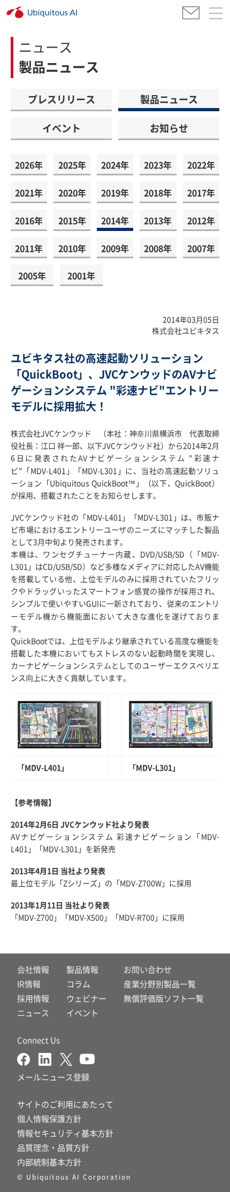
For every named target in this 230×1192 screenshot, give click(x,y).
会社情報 (33, 969)
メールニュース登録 (53, 1076)
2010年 (72, 248)
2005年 (32, 275)
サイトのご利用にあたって (65, 1104)
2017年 (201, 192)
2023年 (158, 164)
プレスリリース (61, 99)
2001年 (81, 275)
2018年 (158, 192)
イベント (61, 128)
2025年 (72, 164)
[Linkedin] (49, 1058)
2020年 (72, 192)
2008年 (158, 248)
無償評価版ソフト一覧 (164, 998)
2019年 (115, 192)
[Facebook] (28, 1058)
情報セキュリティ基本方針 (65, 1133)
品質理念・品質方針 (53, 1147)
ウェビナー (86, 998)
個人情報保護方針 (49, 1118)
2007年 (201, 248)
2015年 (72, 220)
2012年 (201, 220)
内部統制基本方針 (49, 1161)
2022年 (201, 164)
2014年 (115, 220)
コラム (78, 983)
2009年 (115, 248)
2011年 (29, 248)
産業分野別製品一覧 (160, 983)
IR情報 (29, 983)
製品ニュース (169, 99)
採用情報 (33, 998)
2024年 (115, 164)
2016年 (29, 220)
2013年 (158, 220)
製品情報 (82, 969)
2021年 (29, 192)
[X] (70, 1058)
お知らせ (169, 128)
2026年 (29, 164)
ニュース (33, 1012)
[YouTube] (87, 1058)
